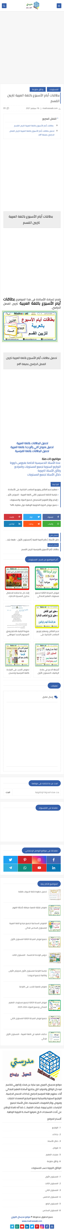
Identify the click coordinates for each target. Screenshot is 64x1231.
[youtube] (39, 868)
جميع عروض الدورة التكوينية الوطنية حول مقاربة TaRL (33, 505)
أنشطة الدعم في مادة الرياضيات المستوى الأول (48, 671)
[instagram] (39, 860)
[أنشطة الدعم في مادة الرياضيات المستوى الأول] (47, 655)
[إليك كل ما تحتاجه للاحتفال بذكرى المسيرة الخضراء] (17, 578)
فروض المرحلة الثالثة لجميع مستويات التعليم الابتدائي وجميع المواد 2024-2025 (47, 594)
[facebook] (54, 860)
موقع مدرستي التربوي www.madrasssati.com (26, 1219)
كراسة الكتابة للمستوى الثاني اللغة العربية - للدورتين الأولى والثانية (31, 495)
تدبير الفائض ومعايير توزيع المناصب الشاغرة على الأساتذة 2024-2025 (48, 633)
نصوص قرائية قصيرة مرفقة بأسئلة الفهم (29, 907)
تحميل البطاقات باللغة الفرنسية (32, 451)
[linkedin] (54, 868)
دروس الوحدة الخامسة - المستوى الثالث (29, 955)
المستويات (53, 89)
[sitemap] (52, 1226)
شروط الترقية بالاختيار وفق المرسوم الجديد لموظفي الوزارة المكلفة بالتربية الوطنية (17, 633)
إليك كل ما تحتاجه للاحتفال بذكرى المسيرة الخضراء (17, 594)
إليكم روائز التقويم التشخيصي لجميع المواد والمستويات (33, 500)
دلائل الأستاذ (52, 1141)
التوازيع (55, 1127)
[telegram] (10, 868)
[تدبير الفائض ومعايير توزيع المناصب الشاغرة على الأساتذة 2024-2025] (47, 616)
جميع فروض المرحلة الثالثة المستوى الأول (29, 939)
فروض (55, 1148)
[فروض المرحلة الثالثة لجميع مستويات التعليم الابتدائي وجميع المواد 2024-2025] (47, 578)
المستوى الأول (51, 1176)
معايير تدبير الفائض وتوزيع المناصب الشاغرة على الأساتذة (32, 489)
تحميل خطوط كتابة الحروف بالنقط (32, 891)
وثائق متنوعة (37, 89)
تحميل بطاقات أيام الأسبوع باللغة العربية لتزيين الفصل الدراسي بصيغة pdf (31, 133)
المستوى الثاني (51, 1190)
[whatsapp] (25, 868)
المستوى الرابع (52, 1203)
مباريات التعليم (52, 1154)
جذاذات (55, 1134)
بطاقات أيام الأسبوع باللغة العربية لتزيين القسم (34, 125)
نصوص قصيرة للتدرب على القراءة (33, 986)
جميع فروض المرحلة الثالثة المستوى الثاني (28, 1018)
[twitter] (10, 860)
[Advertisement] (32, 49)
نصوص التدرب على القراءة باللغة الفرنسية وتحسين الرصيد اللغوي (18, 671)
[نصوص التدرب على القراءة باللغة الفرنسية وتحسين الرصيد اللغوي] (17, 655)
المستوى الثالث (51, 1183)
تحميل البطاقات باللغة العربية (32, 443)
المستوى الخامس (50, 1197)
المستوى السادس (50, 1210)
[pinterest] (25, 860)
